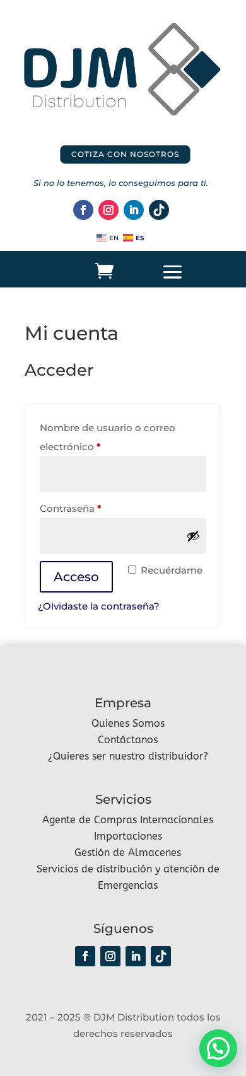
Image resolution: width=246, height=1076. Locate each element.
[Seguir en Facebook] (83, 210)
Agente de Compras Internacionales (127, 820)
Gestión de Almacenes (127, 853)
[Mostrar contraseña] (193, 536)
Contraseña (97, 508)
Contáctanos (128, 740)
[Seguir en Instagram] (108, 210)
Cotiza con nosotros (125, 154)
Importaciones (128, 836)
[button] (218, 1048)
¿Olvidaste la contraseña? (99, 606)
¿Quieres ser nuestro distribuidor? (128, 756)
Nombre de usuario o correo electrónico (107, 437)
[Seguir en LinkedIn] (134, 210)
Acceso (76, 576)
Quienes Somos (128, 723)
